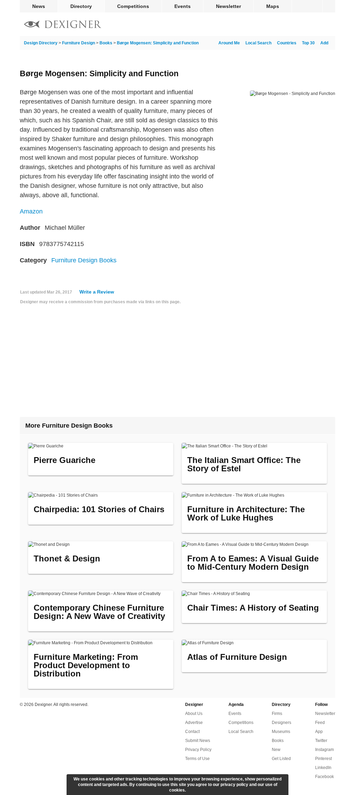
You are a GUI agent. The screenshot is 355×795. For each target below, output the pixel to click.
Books (105, 43)
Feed (320, 722)
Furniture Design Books (83, 260)
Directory (81, 6)
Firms (277, 713)
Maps (272, 6)
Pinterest (323, 758)
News (38, 6)
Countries (286, 43)
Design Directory (41, 43)
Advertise (194, 722)
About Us (193, 713)
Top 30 (308, 43)
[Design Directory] (63, 25)
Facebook (324, 776)
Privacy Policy (198, 749)
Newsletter (228, 6)
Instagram (324, 749)
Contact (192, 731)
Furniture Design (78, 43)
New (276, 749)
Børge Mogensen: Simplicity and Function (158, 43)
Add (324, 43)
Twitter (321, 740)
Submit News (197, 740)
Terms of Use (197, 758)
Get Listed (281, 758)
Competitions (133, 6)
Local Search (258, 43)
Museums (281, 731)
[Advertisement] (177, 363)
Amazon (31, 211)
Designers (281, 722)
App (319, 731)
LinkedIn (323, 767)
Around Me (229, 43)
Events (182, 6)
